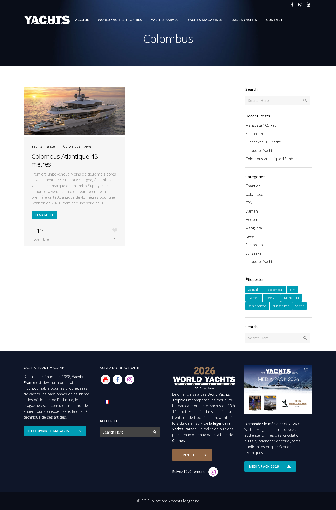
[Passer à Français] (107, 402)
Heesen (251, 219)
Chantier (252, 185)
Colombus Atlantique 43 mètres (65, 160)
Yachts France (43, 146)
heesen (272, 297)
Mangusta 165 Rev (260, 125)
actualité (255, 289)
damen (253, 297)
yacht (299, 305)
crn (292, 289)
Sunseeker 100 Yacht (263, 142)
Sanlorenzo (255, 133)
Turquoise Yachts (259, 150)
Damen (251, 211)
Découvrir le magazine (49, 431)
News (87, 146)
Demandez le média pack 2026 (270, 423)
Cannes (178, 440)
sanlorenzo (257, 305)
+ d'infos (187, 454)
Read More (44, 215)
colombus (276, 289)
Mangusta (253, 227)
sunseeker (254, 253)
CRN (249, 202)
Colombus (72, 146)
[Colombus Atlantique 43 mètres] (74, 112)
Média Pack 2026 (264, 466)
